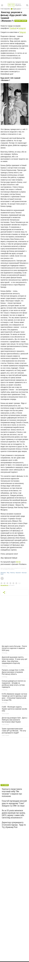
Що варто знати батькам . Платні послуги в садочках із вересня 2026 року (14, 648)
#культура (24, 572)
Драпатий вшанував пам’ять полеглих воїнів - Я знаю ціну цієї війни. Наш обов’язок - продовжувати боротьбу (14, 660)
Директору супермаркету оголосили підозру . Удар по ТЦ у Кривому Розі (14, 824)
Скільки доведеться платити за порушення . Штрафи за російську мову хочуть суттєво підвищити (14, 684)
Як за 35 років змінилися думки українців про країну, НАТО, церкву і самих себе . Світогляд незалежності (13, 814)
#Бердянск (3, 572)
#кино (2, 574)
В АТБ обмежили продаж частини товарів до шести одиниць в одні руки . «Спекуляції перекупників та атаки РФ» (14, 697)
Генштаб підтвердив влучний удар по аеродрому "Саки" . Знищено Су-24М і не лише (14, 803)
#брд (8, 572)
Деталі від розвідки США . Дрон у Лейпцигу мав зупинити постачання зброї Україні (14, 720)
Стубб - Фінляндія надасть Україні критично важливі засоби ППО (14, 709)
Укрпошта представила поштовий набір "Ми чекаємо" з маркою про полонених (12, 792)
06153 (18, 562)
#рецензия (18, 572)
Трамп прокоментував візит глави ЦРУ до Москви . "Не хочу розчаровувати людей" (14, 731)
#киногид (12, 572)
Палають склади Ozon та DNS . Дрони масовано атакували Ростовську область (13, 672)
